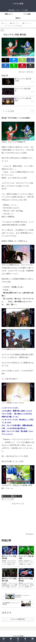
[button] (30, 65)
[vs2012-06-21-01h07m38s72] (18, 338)
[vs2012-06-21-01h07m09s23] (18, 317)
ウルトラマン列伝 (8, 499)
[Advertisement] (18, 518)
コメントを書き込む (18, 619)
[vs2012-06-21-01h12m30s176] (18, 392)
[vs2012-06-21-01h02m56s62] (18, 254)
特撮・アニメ (18, 496)
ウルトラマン (7, 496)
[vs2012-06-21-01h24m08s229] (18, 474)
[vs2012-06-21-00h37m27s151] (18, 131)
